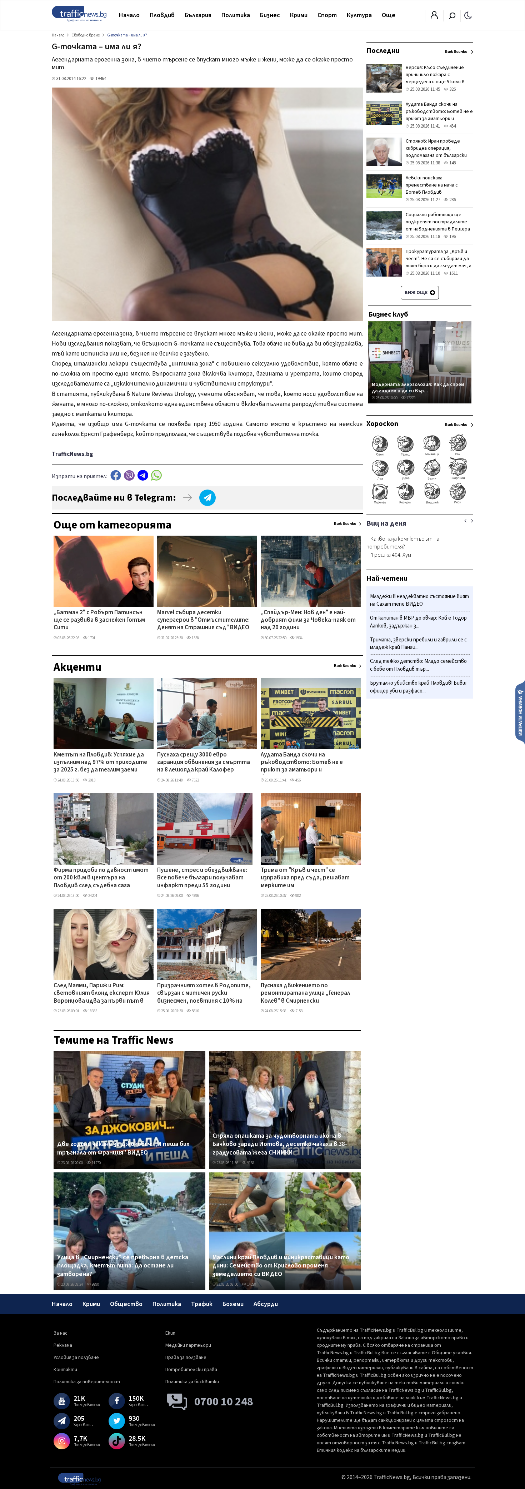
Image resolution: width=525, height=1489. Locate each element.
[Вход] (434, 17)
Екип (170, 1333)
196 (452, 236)
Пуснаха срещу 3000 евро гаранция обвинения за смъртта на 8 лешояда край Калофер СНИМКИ (203, 763)
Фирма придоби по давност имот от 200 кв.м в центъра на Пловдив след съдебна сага (101, 878)
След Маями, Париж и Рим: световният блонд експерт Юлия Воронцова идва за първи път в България (102, 994)
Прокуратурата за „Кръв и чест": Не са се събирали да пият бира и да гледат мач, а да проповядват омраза (438, 262)
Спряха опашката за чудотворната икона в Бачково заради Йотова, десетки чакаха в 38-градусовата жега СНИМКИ (279, 1144)
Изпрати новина (520, 712)
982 (298, 895)
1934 (298, 638)
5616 (195, 1011)
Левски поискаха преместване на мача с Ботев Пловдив (432, 185)
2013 (91, 780)
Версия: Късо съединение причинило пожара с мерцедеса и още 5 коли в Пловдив (435, 78)
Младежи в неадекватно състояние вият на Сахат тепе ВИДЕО (419, 600)
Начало (129, 15)
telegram (143, 475)
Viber (129, 475)
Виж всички (345, 523)
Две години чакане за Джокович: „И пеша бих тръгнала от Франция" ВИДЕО (123, 1148)
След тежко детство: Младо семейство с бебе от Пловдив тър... (418, 665)
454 (452, 126)
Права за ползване (185, 1357)
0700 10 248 (223, 1402)
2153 (298, 1011)
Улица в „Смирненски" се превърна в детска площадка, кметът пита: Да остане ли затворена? (122, 1266)
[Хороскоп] (419, 503)
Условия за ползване (76, 1357)
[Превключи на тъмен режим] (468, 15)
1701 (91, 638)
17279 (410, 398)
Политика (235, 15)
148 (452, 163)
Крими (299, 15)
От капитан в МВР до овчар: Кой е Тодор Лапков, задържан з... (418, 622)
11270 (96, 1163)
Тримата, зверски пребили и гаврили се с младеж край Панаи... (418, 643)
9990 (95, 1284)
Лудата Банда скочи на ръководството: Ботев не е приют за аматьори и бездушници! (302, 763)
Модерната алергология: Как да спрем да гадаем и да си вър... (418, 387)
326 (452, 89)
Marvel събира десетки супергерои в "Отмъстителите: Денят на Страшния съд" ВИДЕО (203, 620)
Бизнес (270, 15)
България (198, 15)
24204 (92, 895)
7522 (195, 780)
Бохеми (233, 1304)
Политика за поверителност (87, 1381)
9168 (250, 1163)
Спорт (327, 15)
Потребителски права (191, 1369)
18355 (92, 1011)
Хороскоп (382, 424)
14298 (251, 1284)
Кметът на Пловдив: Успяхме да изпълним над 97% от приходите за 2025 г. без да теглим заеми (100, 762)
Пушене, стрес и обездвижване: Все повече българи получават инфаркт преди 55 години (202, 878)
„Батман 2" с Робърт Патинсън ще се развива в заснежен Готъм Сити (99, 620)
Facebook (115, 475)
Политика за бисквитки (192, 1381)
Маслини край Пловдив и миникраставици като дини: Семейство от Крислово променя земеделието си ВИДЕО (280, 1266)
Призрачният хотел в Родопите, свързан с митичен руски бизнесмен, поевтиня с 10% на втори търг (204, 994)
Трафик (201, 1304)
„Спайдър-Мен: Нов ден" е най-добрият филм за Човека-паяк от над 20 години (308, 620)
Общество (126, 1304)
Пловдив (162, 15)
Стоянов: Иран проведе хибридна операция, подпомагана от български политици (436, 152)
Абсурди (266, 1304)
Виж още (417, 292)
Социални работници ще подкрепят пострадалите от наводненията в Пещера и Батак (438, 225)
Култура (359, 15)
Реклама (63, 1345)
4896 (195, 895)
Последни (382, 51)
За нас (61, 1333)
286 (452, 200)
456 (298, 780)
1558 (195, 638)
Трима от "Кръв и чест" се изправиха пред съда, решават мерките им (305, 878)
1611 (453, 273)
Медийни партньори (188, 1345)
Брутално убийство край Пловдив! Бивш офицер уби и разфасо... (418, 687)
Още (388, 15)
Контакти (65, 1369)
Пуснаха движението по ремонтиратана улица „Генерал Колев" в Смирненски (305, 993)
